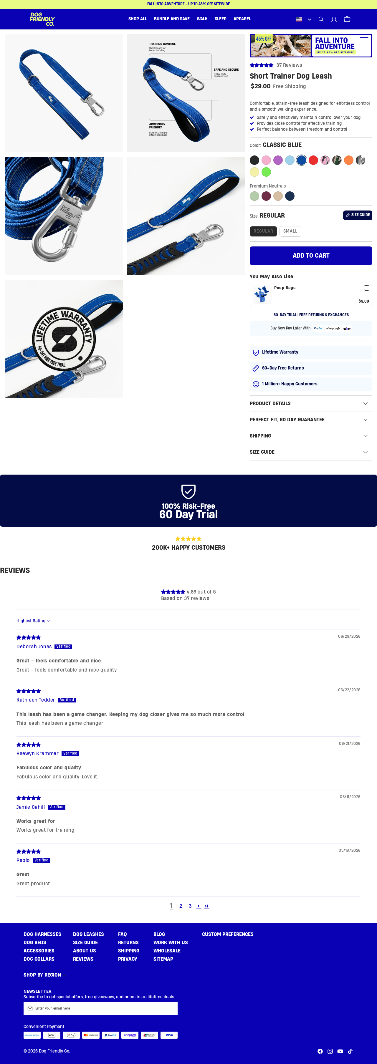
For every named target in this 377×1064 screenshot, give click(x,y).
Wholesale (167, 950)
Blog (159, 934)
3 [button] (190, 906)
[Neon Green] (266, 172)
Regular (263, 231)
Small (290, 231)
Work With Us (170, 942)
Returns (128, 942)
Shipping (128, 950)
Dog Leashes (88, 934)
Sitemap (163, 959)
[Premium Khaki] (254, 196)
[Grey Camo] (360, 160)
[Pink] (266, 160)
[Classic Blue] (301, 160)
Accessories (39, 950)
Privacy (127, 959)
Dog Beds (35, 942)
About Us (84, 950)
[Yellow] (254, 172)
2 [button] (180, 906)
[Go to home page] (42, 19)
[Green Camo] (337, 160)
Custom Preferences (228, 934)
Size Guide (85, 942)
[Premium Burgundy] (266, 196)
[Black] (254, 160)
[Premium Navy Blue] (290, 196)
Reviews (83, 959)
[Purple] (278, 160)
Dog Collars (39, 959)
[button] (137, 19)
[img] (28, 637)
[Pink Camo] (325, 160)
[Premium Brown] (278, 196)
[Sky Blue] (290, 160)
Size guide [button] (360, 215)
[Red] (313, 160)
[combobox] (303, 19)
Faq (122, 934)
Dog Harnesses (42, 934)
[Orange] (348, 160)
